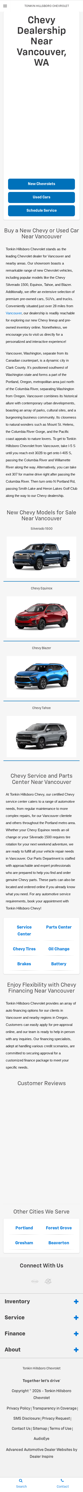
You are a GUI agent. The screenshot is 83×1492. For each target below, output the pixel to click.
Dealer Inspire (41, 1457)
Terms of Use (60, 1429)
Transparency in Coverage (55, 1408)
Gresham (24, 1243)
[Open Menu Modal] (5, 6)
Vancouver (14, 313)
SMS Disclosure (26, 1419)
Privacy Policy (18, 1408)
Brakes (24, 964)
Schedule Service (42, 211)
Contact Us (21, 1429)
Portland (24, 1228)
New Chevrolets (41, 184)
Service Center (24, 930)
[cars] (35, 1281)
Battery (58, 964)
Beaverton (58, 1243)
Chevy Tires (24, 949)
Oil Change (58, 949)
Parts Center (59, 927)
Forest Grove (59, 1228)
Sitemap (40, 1429)
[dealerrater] (48, 1281)
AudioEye (41, 1439)
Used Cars (41, 197)
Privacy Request (56, 1419)
